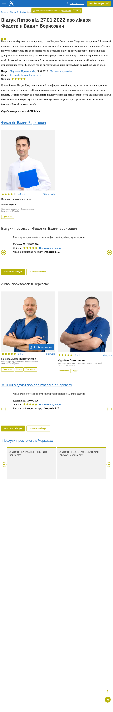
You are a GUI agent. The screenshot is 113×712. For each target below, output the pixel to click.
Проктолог (7, 217)
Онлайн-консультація (43, 347)
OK (77, 11)
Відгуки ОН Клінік (17, 12)
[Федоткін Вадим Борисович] (28, 174)
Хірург (19, 369)
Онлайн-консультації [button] (99, 4)
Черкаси (15, 71)
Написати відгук (38, 272)
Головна (4, 12)
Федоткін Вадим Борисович (25, 75)
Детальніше (66, 11)
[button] (108, 691)
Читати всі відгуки (13, 272)
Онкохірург (30, 369)
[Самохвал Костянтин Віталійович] (28, 331)
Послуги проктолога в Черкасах (27, 441)
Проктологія (28, 71)
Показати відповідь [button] (61, 71)
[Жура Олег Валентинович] (85, 332)
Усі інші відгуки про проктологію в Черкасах (36, 385)
